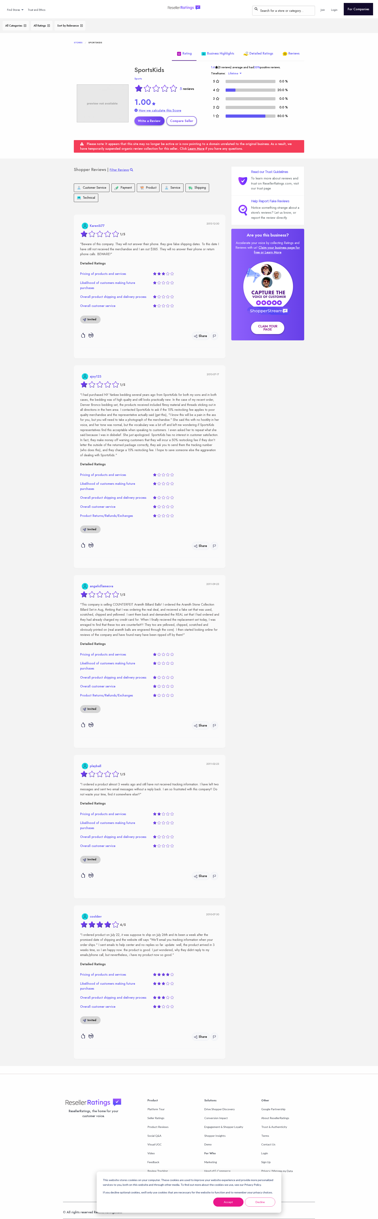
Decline (260, 1202)
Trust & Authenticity (274, 1126)
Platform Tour (156, 1109)
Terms (265, 1135)
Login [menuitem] (334, 10)
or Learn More (271, 252)
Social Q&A (154, 1135)
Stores (78, 42)
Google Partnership (273, 1109)
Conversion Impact (216, 1118)
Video (151, 1153)
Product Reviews (158, 1126)
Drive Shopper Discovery (219, 1109)
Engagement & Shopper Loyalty (223, 1126)
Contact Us (268, 1144)
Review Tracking (157, 1171)
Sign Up (266, 1162)
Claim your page (267, 328)
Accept (228, 1202)
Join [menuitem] (323, 10)
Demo (208, 1144)
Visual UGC (154, 1144)
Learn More (196, 148)
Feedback (153, 1162)
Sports (138, 78)
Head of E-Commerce (217, 1171)
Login (264, 1153)
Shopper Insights (215, 1135)
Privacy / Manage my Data (277, 1171)
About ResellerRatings (275, 1118)
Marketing (210, 1162)
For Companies (358, 9)
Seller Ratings (155, 1118)
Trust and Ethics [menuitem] (36, 10)
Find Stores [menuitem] (13, 10)
